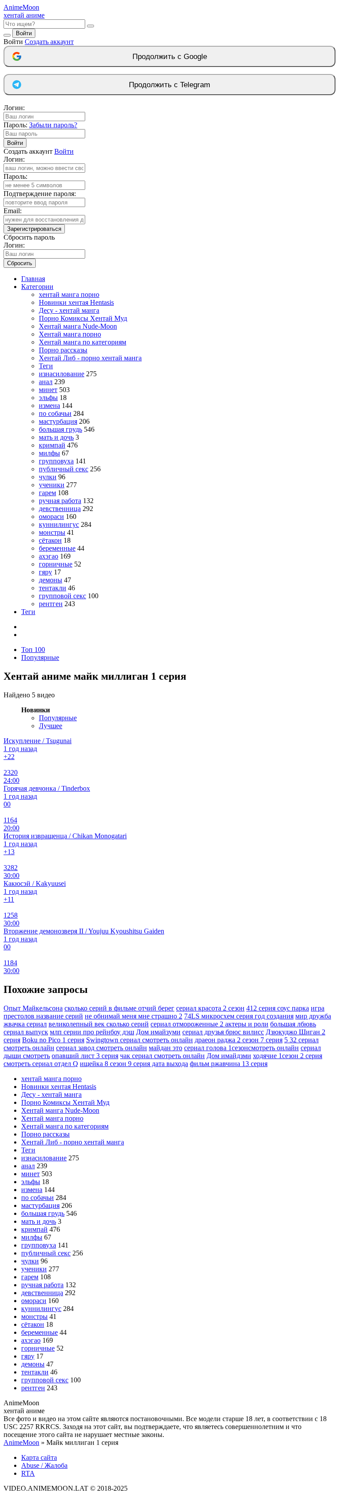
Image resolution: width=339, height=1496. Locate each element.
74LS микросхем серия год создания (239, 1016)
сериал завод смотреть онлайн (101, 1048)
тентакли (52, 588)
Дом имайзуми (158, 1032)
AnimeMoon (21, 1442)
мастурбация (58, 421)
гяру (45, 572)
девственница (60, 508)
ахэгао (48, 556)
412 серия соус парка (277, 1008)
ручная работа (60, 500)
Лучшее (50, 725)
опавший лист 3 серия (85, 1055)
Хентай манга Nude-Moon (78, 326)
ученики (51, 485)
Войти (24, 33)
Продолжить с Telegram (169, 85)
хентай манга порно (69, 294)
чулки (47, 477)
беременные (57, 548)
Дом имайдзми (229, 1055)
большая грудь (60, 429)
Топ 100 (33, 649)
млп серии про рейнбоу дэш (92, 1032)
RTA (28, 1473)
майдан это (165, 1048)
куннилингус (59, 524)
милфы (49, 453)
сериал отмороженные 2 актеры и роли (209, 1024)
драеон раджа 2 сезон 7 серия (238, 1040)
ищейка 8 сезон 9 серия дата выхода (134, 1063)
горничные (55, 564)
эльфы (48, 397)
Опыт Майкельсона (33, 1008)
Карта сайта (39, 1457)
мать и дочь (56, 437)
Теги (46, 366)
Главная (33, 278)
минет (48, 389)
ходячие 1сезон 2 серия (287, 1055)
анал (46, 381)
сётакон (50, 540)
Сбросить (19, 263)
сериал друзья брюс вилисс (223, 1032)
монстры (52, 532)
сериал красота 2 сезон (210, 1008)
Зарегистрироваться (34, 229)
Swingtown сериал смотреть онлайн (139, 1040)
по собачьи (55, 413)
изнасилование (61, 374)
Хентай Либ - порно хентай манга (90, 358)
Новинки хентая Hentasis (76, 302)
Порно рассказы (63, 350)
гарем (47, 492)
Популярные (40, 657)
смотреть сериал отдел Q (41, 1063)
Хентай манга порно (70, 334)
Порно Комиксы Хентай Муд (83, 318)
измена (49, 405)
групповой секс (62, 596)
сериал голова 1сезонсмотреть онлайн (241, 1048)
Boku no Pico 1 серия (53, 1040)
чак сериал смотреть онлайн (162, 1055)
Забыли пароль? (53, 125)
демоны (50, 580)
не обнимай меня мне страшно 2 (133, 1016)
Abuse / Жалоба (44, 1465)
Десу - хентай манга (69, 310)
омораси (51, 516)
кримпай (52, 445)
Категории (37, 286)
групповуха (56, 461)
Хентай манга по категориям (82, 342)
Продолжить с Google (169, 56)
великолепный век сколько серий (99, 1024)
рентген (51, 603)
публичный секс (63, 469)
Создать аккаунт (49, 41)
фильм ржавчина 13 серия (228, 1063)
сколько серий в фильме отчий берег (119, 1008)
